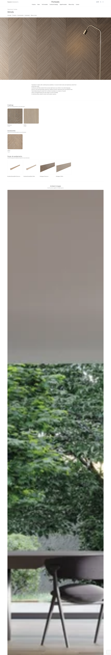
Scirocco (9, 125)
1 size (8, 152)
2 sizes (8, 126)
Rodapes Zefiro (59, 176)
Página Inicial (10, 9)
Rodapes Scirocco (44, 176)
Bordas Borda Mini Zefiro (29, 176)
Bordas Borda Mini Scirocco (13, 176)
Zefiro (25, 125)
